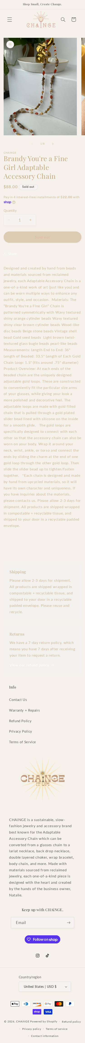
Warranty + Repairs (24, 710)
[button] (9, 19)
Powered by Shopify (43, 1021)
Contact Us (18, 700)
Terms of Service (22, 742)
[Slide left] (32, 144)
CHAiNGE (22, 1021)
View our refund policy (29, 665)
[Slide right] (53, 144)
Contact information (44, 1035)
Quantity (10, 210)
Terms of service (57, 1028)
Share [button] (12, 254)
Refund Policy (20, 721)
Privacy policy (31, 1028)
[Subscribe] (68, 922)
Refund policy (71, 1021)
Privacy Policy (20, 731)
